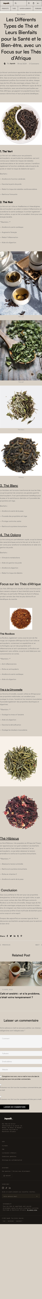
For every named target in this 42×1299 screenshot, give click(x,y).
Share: (2, 936)
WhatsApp (8, 1175)
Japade (12, 63)
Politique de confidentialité (12, 1160)
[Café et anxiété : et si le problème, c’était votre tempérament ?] (21, 974)
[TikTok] (6, 1188)
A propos (5, 1145)
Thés (14, 8)
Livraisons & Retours (9, 1153)
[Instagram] (3, 1188)
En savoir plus (32, 1210)
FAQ (3, 1149)
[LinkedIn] (10, 1188)
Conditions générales (9, 1156)
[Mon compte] (29, 3)
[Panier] (34, 3)
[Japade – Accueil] (6, 3)
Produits (5, 8)
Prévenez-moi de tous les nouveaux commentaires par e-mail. (20, 1088)
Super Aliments (25, 8)
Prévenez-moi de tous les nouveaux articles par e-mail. (21, 1099)
